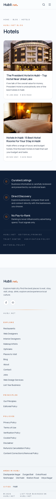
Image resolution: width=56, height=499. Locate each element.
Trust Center (12, 239)
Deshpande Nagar (11, 474)
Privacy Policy (9, 422)
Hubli (15, 486)
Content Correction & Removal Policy (20, 453)
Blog (15, 20)
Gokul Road (41, 474)
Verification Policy (37, 239)
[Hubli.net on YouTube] (13, 302)
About (6, 364)
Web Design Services (13, 379)
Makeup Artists (10, 344)
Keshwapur (8, 477)
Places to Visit (10, 354)
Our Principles (9, 401)
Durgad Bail (28, 474)
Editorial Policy (14, 245)
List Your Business (12, 385)
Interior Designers (12, 338)
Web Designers (10, 333)
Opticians (7, 349)
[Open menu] (50, 4)
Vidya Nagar (46, 477)
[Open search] (44, 4)
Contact (7, 369)
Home (6, 20)
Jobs (5, 374)
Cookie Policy (9, 437)
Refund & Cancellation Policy (16, 448)
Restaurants (9, 328)
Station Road (33, 477)
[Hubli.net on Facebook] (6, 302)
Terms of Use (9, 427)
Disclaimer (8, 443)
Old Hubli (20, 477)
